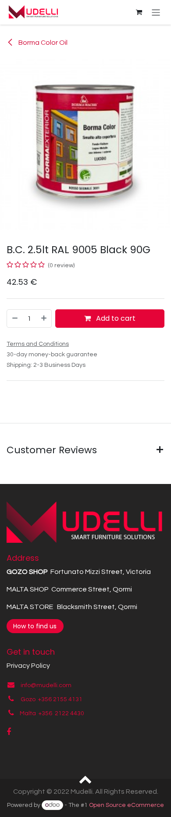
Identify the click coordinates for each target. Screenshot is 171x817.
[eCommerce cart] (139, 12)
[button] (86, 778)
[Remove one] (14, 318)
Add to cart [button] (114, 318)
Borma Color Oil (42, 42)
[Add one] (44, 318)
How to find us (35, 626)
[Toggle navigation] (155, 12)
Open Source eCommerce (126, 805)
